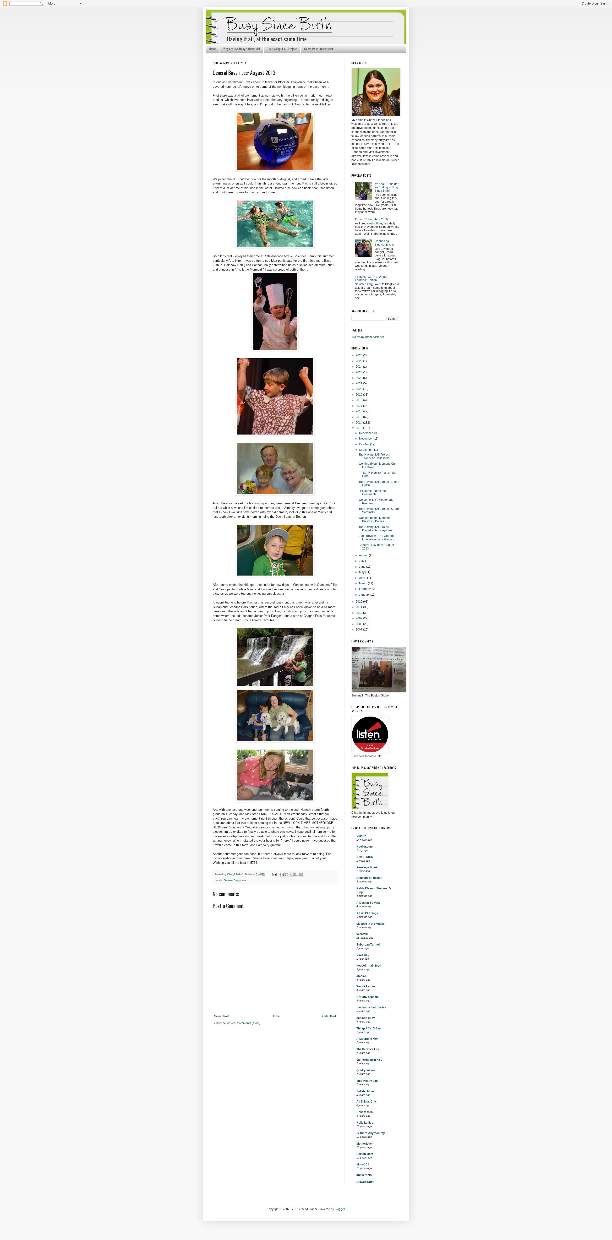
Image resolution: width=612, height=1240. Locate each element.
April (362, 578)
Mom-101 (362, 1164)
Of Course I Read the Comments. (372, 492)
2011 (359, 607)
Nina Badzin (364, 857)
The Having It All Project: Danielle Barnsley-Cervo (376, 528)
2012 (359, 601)
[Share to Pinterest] (300, 874)
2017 (359, 406)
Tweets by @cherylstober (367, 337)
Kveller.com (364, 846)
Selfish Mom (364, 1154)
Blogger (340, 1209)
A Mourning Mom (367, 1038)
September (366, 449)
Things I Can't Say (368, 1028)
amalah (361, 976)
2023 (359, 372)
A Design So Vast (368, 902)
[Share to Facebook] (295, 874)
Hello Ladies (364, 1122)
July (362, 561)
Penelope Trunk (366, 867)
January (364, 594)
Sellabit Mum (365, 1091)
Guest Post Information (318, 48)
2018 (359, 400)
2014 (359, 422)
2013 (359, 428)
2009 (359, 618)
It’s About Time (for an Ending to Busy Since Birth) (387, 187)
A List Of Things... (368, 913)
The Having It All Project (282, 48)
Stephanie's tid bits (369, 878)
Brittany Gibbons (367, 997)
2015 (359, 417)
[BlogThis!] (286, 874)
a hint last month (283, 827)
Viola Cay (362, 955)
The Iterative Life (367, 1049)
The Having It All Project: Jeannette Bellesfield (374, 456)
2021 (359, 383)
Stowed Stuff (365, 1182)
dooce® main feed (368, 965)
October (364, 444)
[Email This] (282, 874)
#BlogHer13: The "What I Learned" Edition (371, 278)
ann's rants (364, 1175)
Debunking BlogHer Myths (384, 242)
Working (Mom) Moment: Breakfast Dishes (374, 519)
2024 (359, 366)
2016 (359, 411)
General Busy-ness (235, 880)
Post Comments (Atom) (245, 1023)
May (362, 572)
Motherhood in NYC (369, 1059)
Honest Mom (365, 1112)
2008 (359, 624)
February (365, 589)
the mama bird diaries (371, 1007)
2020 (359, 389)
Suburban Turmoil (368, 944)
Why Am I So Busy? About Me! (241, 48)
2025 (359, 361)
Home (212, 48)
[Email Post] (274, 874)
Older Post (329, 1016)
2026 (359, 355)
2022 (359, 378)
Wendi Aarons (366, 986)
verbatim (362, 934)
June (362, 566)
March (363, 583)
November (366, 438)
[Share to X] (291, 874)
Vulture (361, 836)
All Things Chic (366, 1101)
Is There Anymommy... (371, 1133)
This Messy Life (367, 1080)
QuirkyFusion (365, 1070)
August (364, 555)
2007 (359, 629)
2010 (359, 613)
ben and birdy (365, 1018)
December (366, 433)
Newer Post (221, 1016)
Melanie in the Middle (370, 923)
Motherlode (364, 1143)
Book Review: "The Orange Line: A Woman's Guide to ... (378, 537)
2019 (359, 394)
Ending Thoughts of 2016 (371, 219)
